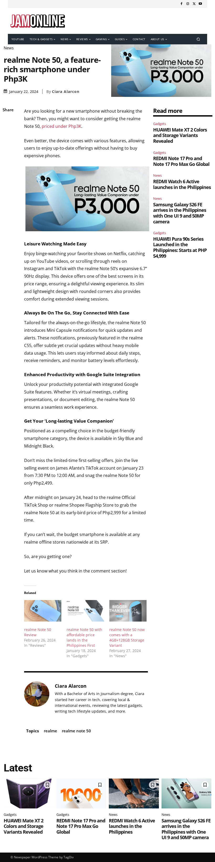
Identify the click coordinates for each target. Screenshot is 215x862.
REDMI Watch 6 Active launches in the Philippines (182, 184)
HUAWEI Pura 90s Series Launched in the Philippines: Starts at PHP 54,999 (180, 247)
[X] (194, 4)
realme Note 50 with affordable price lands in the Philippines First (84, 637)
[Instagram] (188, 4)
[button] (198, 39)
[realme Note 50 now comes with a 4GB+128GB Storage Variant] (128, 610)
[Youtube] (200, 4)
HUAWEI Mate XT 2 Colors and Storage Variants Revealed (180, 135)
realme (50, 730)
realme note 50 (76, 730)
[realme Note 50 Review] (42, 610)
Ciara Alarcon (65, 91)
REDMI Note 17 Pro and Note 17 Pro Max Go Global (181, 161)
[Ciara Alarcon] (36, 698)
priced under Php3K (61, 126)
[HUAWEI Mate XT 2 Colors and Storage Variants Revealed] (29, 793)
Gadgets (159, 123)
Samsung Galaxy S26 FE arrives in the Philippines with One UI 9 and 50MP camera (179, 213)
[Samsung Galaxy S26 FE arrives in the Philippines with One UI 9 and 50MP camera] (187, 793)
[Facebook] (181, 4)
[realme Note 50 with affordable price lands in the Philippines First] (85, 610)
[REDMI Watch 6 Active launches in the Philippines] (134, 793)
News (9, 48)
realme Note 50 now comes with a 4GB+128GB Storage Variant (127, 637)
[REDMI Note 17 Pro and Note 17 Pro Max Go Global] (81, 793)
